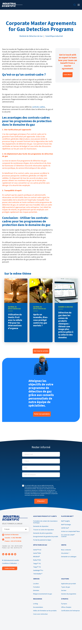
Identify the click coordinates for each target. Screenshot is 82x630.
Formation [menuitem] (36, 587)
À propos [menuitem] (64, 604)
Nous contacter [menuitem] (66, 550)
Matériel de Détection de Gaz (31, 36)
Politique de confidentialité (40, 494)
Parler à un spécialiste (42, 414)
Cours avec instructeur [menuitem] (40, 614)
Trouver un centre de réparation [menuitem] (43, 530)
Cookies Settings (10, 568)
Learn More (68, 75)
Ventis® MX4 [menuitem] (37, 553)
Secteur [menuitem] (63, 590)
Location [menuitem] (36, 584)
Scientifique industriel (54, 36)
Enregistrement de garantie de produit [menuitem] (45, 537)
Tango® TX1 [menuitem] (37, 564)
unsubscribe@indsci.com (50, 492)
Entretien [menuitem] (36, 590)
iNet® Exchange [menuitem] (66, 525)
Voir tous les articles (41, 351)
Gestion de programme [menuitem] (68, 594)
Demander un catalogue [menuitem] (68, 557)
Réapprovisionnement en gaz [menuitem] (42, 594)
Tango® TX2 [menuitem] (37, 567)
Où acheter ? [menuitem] (65, 553)
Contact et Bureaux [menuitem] (11, 535)
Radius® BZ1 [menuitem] (37, 560)
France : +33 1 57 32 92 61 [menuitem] (13, 541)
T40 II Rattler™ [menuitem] (37, 574)
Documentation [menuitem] (38, 607)
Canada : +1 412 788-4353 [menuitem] (13, 538)
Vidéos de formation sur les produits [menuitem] (45, 611)
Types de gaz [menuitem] (65, 587)
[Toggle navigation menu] (78, 4)
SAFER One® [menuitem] (65, 528)
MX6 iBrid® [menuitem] (36, 557)
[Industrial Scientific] (12, 5)
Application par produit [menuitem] (68, 584)
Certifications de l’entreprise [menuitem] (70, 611)
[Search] (74, 5)
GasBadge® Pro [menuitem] (38, 570)
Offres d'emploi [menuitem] (66, 607)
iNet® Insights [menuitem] (65, 521)
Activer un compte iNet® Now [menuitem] (70, 531)
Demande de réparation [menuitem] (40, 526)
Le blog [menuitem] (35, 604)
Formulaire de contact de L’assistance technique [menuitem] (45, 522)
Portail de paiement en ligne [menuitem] (42, 540)
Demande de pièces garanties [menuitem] (42, 533)
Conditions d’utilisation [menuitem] (9, 563)
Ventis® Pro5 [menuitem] (37, 550)
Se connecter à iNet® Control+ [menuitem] (68, 536)
